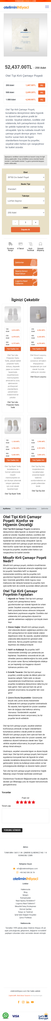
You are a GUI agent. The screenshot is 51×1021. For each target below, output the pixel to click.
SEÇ (41, 85)
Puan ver (25, 798)
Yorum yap (6, 806)
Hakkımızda (25, 889)
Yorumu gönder (12, 830)
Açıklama (6, 508)
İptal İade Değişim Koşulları (25, 915)
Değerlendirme (31, 508)
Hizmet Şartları (26, 909)
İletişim (25, 895)
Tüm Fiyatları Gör (13, 349)
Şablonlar (44, 508)
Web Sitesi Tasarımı (24, 995)
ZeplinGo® (12, 995)
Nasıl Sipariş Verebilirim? (25, 901)
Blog (25, 892)
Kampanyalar (25, 898)
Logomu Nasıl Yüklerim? (25, 904)
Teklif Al (18, 508)
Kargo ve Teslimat (25, 912)
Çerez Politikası (25, 918)
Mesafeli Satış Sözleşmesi (25, 906)
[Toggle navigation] (47, 7)
